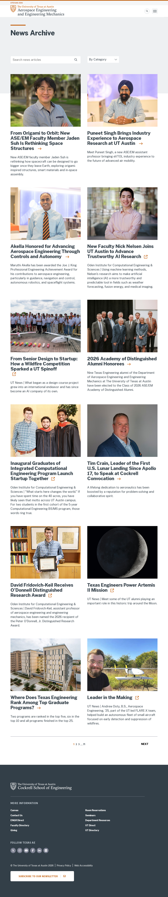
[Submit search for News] (76, 60)
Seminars (90, 815)
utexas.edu (16, 3)
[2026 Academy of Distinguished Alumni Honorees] (122, 326)
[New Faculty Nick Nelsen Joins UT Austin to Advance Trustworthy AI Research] (122, 213)
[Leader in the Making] (122, 664)
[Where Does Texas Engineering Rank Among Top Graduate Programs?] (45, 664)
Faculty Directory (19, 825)
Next (144, 744)
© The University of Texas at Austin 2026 (31, 865)
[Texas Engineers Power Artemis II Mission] (122, 552)
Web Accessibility (83, 865)
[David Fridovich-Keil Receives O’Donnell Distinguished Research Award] (45, 552)
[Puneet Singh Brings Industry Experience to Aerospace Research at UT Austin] (122, 100)
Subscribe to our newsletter (38, 876)
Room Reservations (95, 810)
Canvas (14, 810)
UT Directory (92, 830)
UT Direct (90, 825)
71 (84, 744)
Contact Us (16, 815)
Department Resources (97, 820)
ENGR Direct (17, 820)
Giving (13, 830)
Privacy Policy (64, 865)
